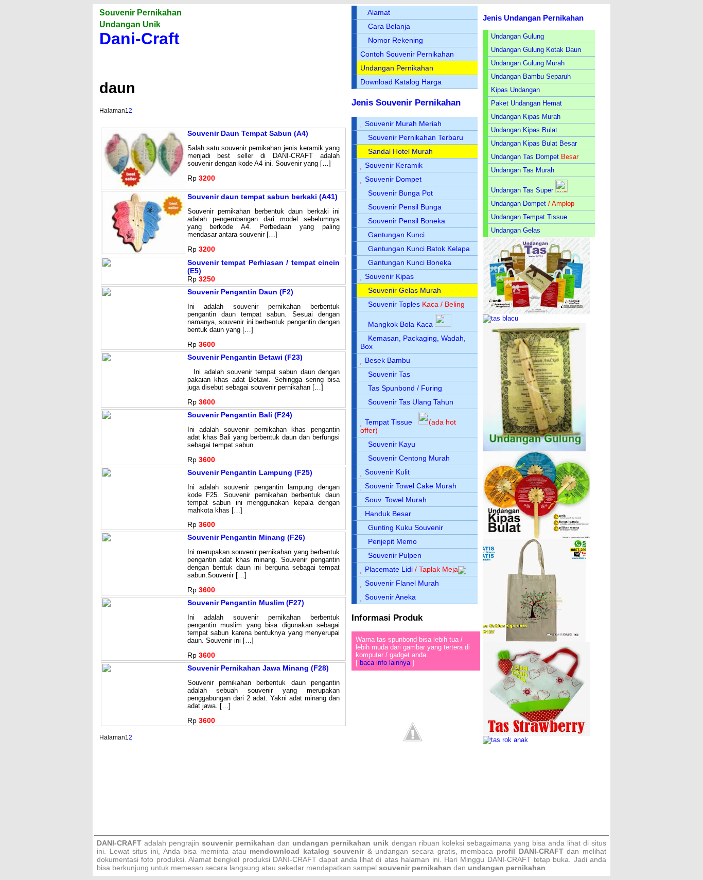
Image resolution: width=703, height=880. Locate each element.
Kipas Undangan (515, 90)
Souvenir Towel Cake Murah (410, 486)
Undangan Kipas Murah (525, 116)
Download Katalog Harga (401, 82)
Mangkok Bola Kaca (401, 324)
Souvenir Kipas (389, 276)
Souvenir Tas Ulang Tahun (410, 402)
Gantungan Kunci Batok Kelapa (419, 248)
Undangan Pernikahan (396, 68)
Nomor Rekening (395, 40)
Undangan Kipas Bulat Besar (534, 143)
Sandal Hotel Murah (400, 151)
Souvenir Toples (394, 304)
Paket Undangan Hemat (526, 103)
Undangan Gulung (517, 36)
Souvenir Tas (389, 374)
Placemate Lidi (389, 569)
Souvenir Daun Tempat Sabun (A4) (247, 133)
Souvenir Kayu (391, 444)
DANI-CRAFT (509, 859)
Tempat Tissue (388, 422)
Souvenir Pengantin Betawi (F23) (245, 357)
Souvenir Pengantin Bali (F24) (239, 415)
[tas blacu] (500, 318)
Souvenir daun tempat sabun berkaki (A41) (262, 196)
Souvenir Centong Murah (409, 458)
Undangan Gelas (515, 230)
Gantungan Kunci (396, 235)
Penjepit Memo (392, 541)
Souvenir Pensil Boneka (406, 221)
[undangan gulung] (534, 449)
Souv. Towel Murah (396, 500)
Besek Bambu (387, 360)
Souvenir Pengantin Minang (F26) (246, 537)
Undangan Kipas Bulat (524, 130)
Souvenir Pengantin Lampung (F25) (249, 472)
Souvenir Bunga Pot (400, 193)
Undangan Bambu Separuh (531, 76)
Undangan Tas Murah (522, 170)
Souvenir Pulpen (394, 555)
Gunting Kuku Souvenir (405, 527)
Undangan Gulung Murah (528, 63)
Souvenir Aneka (390, 597)
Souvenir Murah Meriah (403, 123)
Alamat (378, 12)
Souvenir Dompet (393, 179)
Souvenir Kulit (387, 472)
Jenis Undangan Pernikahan (533, 17)
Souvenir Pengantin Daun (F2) (240, 292)
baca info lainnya (385, 662)
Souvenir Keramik (394, 165)
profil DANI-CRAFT (530, 851)
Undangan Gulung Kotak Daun (536, 50)
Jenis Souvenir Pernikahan (406, 103)
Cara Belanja (389, 26)
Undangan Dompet (518, 203)
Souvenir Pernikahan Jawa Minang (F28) (258, 668)
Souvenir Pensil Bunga (405, 207)
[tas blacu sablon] (534, 639)
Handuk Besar (388, 513)
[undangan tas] (536, 312)
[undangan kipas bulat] (536, 536)
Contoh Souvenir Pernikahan (407, 54)
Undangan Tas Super (522, 190)
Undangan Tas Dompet (525, 157)
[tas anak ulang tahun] (505, 740)
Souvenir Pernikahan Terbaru (415, 137)
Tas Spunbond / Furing (405, 388)
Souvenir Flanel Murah (402, 583)
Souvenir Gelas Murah (404, 290)
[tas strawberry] (536, 733)
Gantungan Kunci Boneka (409, 262)
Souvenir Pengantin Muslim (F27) (245, 603)
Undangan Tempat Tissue (529, 217)
